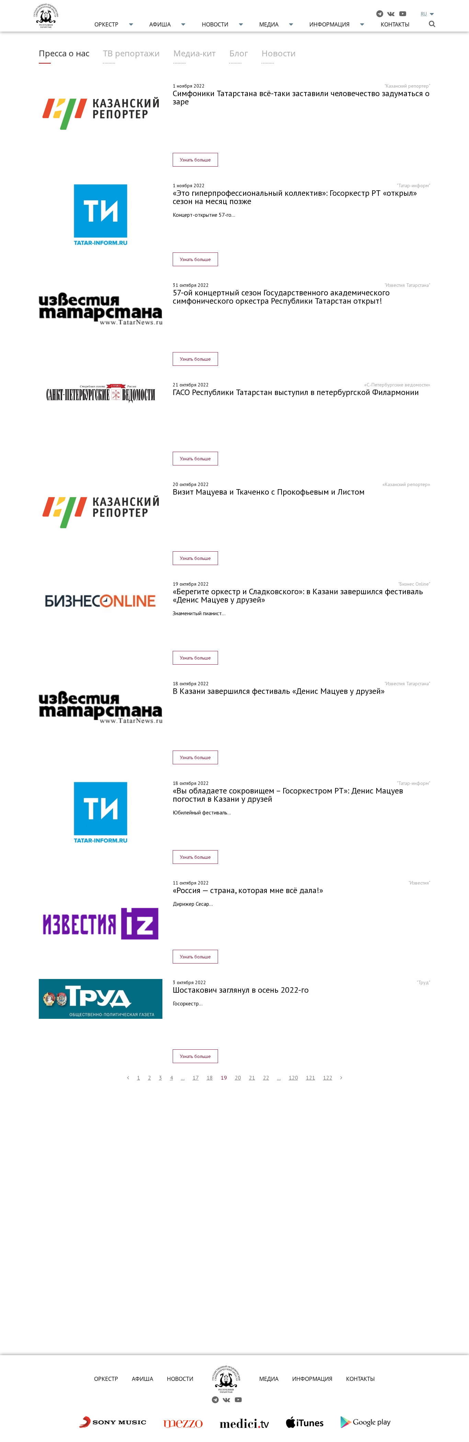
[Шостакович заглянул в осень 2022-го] (100, 999)
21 (252, 1077)
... (183, 1077)
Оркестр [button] (106, 24)
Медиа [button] (268, 24)
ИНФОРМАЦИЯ (312, 1379)
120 (293, 1077)
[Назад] (128, 1078)
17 (196, 1077)
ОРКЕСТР (106, 1379)
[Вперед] (341, 1078)
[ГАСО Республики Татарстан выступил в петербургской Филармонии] (100, 393)
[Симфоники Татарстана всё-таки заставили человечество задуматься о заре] (100, 113)
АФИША (142, 1379)
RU (424, 14)
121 (310, 1077)
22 (266, 1077)
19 (224, 1077)
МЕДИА (268, 1379)
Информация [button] (329, 24)
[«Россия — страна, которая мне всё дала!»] (100, 922)
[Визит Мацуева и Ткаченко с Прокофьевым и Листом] (100, 512)
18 (210, 1077)
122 (327, 1077)
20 (238, 1077)
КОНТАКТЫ (360, 1379)
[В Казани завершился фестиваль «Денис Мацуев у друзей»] (100, 705)
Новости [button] (215, 24)
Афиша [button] (160, 24)
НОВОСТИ (180, 1379)
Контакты (395, 24)
